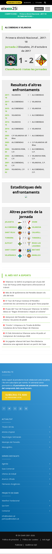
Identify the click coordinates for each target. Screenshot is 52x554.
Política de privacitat (10, 539)
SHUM (34, 222)
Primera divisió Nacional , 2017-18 (33, 14)
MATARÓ (36, 250)
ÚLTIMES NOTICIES (25, 16)
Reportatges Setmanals (11, 437)
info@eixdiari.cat (8, 516)
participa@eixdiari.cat (10, 519)
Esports (39, 9)
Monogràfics (7, 447)
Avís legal (46, 539)
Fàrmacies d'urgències (11, 484)
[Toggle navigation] (47, 9)
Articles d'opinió (8, 432)
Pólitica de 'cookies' (30, 539)
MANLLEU (36, 255)
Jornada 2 (11, 47)
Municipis (27, 3)
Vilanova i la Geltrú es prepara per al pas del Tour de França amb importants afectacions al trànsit (24, 285)
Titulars (38, 3)
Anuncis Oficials (8, 479)
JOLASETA (9, 222)
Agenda (5, 464)
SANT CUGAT (11, 250)
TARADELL (36, 238)
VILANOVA (36, 227)
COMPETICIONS (11, 14)
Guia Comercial (8, 469)
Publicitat (18, 545)
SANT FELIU (10, 232)
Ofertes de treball (9, 474)
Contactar (6, 511)
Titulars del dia (8, 427)
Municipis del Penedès (11, 442)
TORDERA (9, 238)
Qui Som (5, 505)
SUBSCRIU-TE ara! (14, 3)
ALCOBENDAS (11, 227)
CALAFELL (36, 232)
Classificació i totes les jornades (26, 69)
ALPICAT (8, 243)
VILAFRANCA (10, 255)
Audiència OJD (31, 545)
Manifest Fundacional (10, 500)
